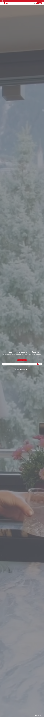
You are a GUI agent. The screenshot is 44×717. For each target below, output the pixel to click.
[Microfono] (38, 364)
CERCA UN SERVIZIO (22, 360)
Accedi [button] (39, 3)
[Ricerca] (35, 3)
